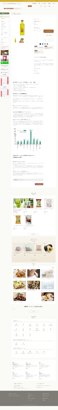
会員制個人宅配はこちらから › (17, 8)
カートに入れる (48, 31)
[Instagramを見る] (47, 44)
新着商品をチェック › (5, 13)
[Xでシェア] (40, 44)
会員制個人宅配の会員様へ (45, 393)
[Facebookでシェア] (42, 44)
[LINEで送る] (45, 44)
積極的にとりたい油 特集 (16, 14)
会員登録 (49, 3)
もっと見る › (33, 311)
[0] (48, 6)
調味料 (14, 13)
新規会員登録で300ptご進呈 (10, 8)
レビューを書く (39, 184)
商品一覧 (29, 393)
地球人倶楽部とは (34, 3)
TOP (12, 13)
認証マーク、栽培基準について (32, 398)
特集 (39, 3)
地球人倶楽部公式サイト (45, 398)
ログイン (54, 3)
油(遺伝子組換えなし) (18, 13)
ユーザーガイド (44, 3)
